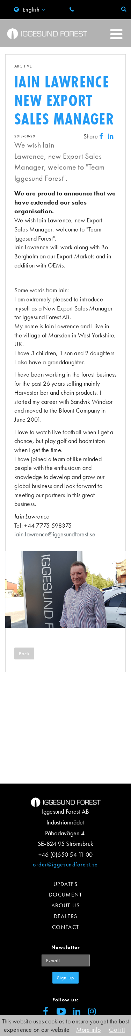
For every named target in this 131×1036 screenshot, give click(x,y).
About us (65, 905)
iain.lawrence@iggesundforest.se (54, 534)
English (31, 9)
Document (65, 894)
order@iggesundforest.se (65, 864)
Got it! (117, 1030)
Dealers (66, 916)
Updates (65, 884)
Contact (65, 927)
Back (24, 653)
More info (88, 1030)
